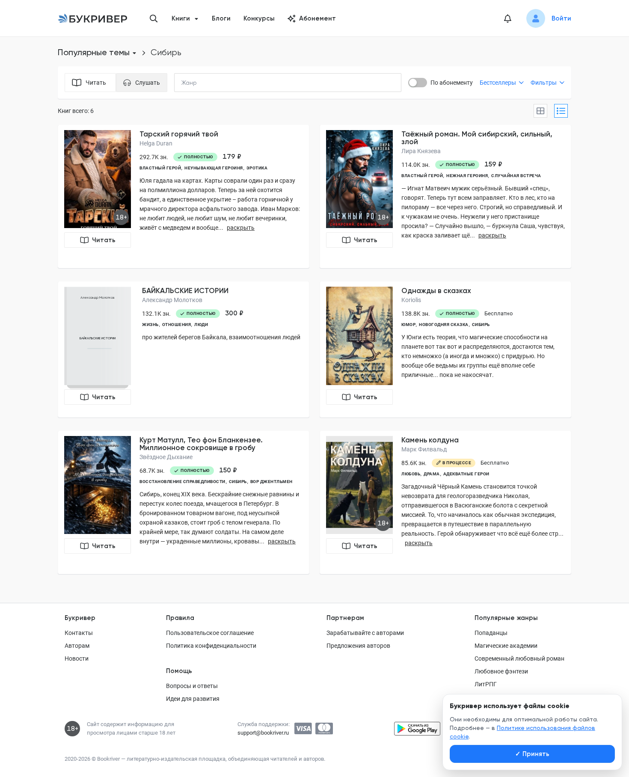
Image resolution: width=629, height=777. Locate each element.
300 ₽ (234, 313)
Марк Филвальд (424, 449)
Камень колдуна (430, 440)
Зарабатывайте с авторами (365, 632)
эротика (257, 168)
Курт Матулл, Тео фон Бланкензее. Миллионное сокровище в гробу (201, 443)
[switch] (417, 82)
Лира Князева (421, 151)
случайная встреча (516, 175)
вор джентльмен (271, 481)
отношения (176, 324)
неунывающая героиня (213, 168)
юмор (408, 324)
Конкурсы (259, 18)
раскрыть (241, 227)
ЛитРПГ (486, 684)
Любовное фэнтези (501, 671)
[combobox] (207, 82)
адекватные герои (466, 474)
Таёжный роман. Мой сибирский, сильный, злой (476, 137)
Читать (104, 240)
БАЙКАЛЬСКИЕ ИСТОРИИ (185, 290)
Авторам (77, 645)
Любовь (410, 474)
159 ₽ (493, 164)
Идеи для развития (193, 698)
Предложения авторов (358, 645)
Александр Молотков (172, 300)
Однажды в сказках (436, 290)
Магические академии (506, 645)
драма (432, 474)
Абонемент (317, 18)
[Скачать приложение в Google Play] (417, 728)
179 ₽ (232, 156)
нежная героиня (467, 175)
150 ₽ (228, 470)
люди (201, 324)
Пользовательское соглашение (210, 632)
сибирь (481, 324)
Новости (77, 658)
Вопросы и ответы (192, 685)
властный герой (160, 168)
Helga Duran (155, 143)
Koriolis (411, 300)
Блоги (221, 18)
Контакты (79, 632)
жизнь (150, 324)
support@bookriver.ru (263, 733)
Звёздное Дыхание (166, 457)
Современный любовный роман (519, 658)
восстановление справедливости (182, 481)
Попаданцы (491, 632)
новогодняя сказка (444, 324)
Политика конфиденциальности (211, 645)
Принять (532, 754)
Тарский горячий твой (178, 134)
